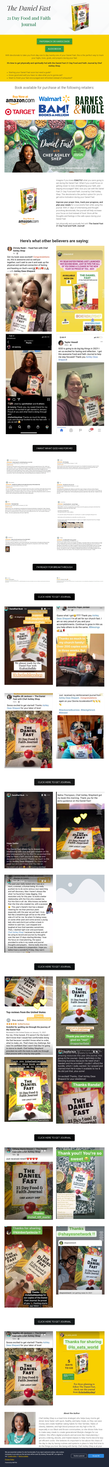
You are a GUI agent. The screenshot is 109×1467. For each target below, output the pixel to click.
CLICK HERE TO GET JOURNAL (54, 596)
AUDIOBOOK (54, 48)
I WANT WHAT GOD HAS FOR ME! (54, 448)
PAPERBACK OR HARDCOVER (54, 41)
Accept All (96, 1456)
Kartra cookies (23, 1456)
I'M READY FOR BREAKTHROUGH (54, 567)
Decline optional (79, 1456)
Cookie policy (12, 1456)
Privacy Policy (9, 1459)
